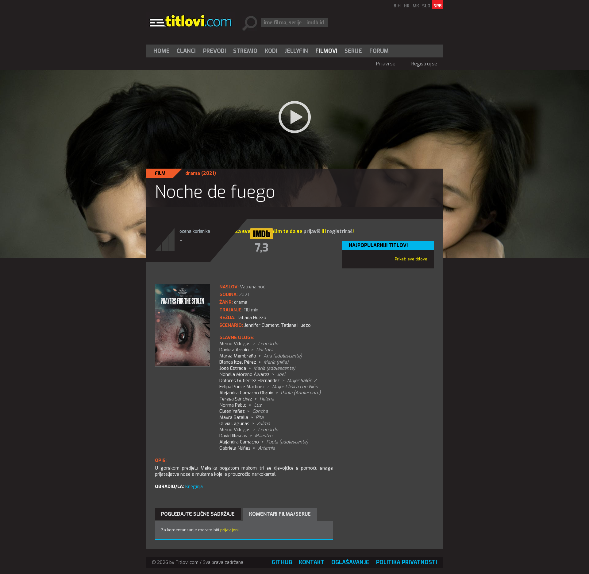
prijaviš (311, 231)
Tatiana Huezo (296, 325)
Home (161, 51)
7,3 (261, 247)
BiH (397, 6)
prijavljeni (229, 530)
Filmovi (326, 51)
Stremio (245, 51)
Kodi (271, 51)
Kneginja (194, 486)
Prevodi (214, 51)
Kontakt (311, 562)
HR (407, 6)
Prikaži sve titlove (411, 259)
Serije (353, 51)
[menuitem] (162, 51)
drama (192, 173)
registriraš (339, 231)
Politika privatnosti (406, 562)
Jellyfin (296, 51)
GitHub (282, 562)
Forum (379, 51)
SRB (437, 6)
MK (416, 6)
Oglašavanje (350, 562)
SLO (426, 6)
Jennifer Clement (261, 325)
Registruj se (424, 64)
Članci (186, 51)
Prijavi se (385, 64)
